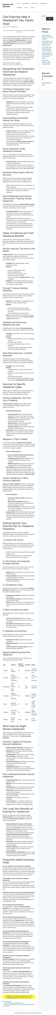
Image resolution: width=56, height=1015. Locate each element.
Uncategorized (7, 1001)
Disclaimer (19, 7)
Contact (32, 7)
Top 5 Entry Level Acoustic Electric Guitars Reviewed (47, 48)
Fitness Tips (35, 3)
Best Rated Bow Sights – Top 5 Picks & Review (47, 37)
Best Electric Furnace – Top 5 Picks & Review (46, 62)
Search (44, 16)
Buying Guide (25, 3)
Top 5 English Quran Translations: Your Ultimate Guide (47, 43)
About (26, 7)
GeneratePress (38, 1012)
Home (18, 3)
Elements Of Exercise (8, 5)
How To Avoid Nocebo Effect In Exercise (13, 1002)
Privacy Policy (43, 3)
